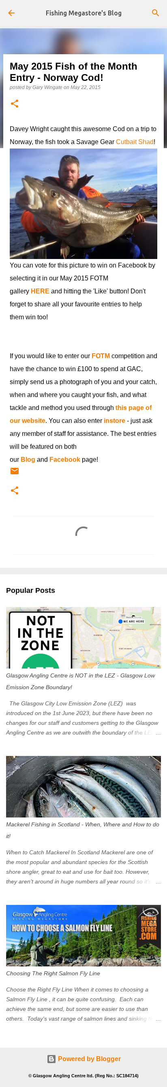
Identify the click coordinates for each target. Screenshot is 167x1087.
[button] (14, 104)
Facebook (64, 459)
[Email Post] (14, 474)
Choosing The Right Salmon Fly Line (53, 973)
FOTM (101, 355)
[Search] (156, 13)
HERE (40, 291)
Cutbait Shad (135, 141)
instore (114, 420)
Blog (28, 459)
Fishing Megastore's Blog (84, 13)
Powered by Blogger (88, 1058)
